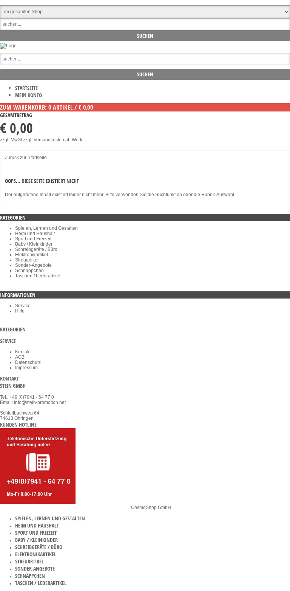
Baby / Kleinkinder (33, 244)
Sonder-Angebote (33, 265)
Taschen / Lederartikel (37, 275)
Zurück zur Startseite (26, 157)
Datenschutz (28, 362)
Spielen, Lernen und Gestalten (46, 228)
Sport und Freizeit (33, 238)
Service (23, 305)
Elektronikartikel (31, 254)
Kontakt (23, 351)
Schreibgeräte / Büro (36, 249)
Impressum (26, 367)
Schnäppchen (29, 270)
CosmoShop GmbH (151, 507)
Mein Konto (28, 95)
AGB (20, 357)
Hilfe (20, 311)
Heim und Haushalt (35, 233)
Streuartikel (27, 260)
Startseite (26, 87)
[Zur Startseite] (8, 45)
